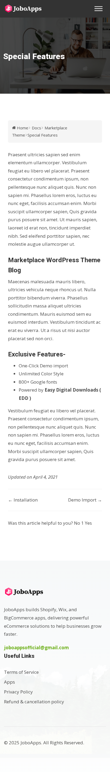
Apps (9, 682)
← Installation (23, 500)
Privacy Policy (18, 692)
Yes (88, 523)
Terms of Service (21, 672)
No (79, 523)
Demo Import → (85, 500)
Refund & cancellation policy (34, 702)
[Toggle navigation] (100, 8)
